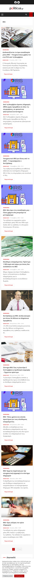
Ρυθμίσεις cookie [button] (7, 576)
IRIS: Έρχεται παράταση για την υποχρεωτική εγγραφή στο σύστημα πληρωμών (17, 455)
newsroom (6, 60)
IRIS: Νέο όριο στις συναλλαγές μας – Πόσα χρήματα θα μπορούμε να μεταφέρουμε (17, 194)
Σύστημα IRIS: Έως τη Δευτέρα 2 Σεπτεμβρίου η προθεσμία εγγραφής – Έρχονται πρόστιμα (17, 352)
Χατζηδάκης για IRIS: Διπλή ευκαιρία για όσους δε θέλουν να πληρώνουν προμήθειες (17, 300)
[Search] (26, 14)
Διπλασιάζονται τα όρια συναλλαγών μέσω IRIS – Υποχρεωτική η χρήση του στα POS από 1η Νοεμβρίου (17, 37)
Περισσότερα (8, 74)
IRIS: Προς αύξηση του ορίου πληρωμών (17, 507)
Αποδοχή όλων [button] (19, 576)
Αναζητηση (31, 14)
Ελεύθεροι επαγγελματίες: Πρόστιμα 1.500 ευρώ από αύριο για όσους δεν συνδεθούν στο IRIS (17, 246)
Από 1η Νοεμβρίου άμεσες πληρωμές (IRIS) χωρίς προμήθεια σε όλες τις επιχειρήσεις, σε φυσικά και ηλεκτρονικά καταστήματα (17, 89)
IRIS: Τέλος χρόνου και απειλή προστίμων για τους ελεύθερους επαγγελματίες (17, 401)
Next (20, 549)
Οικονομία (6, 49)
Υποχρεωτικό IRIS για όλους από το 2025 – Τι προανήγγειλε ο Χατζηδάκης (17, 143)
